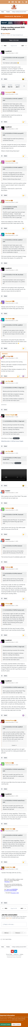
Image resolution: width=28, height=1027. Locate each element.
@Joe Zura (16, 438)
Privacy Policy (9, 954)
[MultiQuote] (2, 79)
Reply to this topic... (9, 924)
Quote (5, 79)
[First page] (2, 46)
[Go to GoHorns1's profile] (2, 509)
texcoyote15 (21, 57)
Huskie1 (7, 491)
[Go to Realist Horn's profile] (2, 829)
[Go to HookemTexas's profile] (2, 721)
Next (23, 45)
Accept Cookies (6, 1024)
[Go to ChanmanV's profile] (2, 302)
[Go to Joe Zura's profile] (2, 382)
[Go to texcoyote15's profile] (2, 93)
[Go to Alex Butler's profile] (2, 234)
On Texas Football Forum (17, 35)
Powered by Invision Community (14, 957)
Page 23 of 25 (14, 45)
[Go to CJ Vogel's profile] (2, 357)
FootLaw (19, 610)
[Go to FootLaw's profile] (2, 201)
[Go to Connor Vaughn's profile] (2, 415)
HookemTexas (20, 769)
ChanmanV (20, 514)
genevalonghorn (7, 208)
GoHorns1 (19, 545)
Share (7, 932)
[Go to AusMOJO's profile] (2, 52)
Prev (5, 45)
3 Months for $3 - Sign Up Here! (12, 16)
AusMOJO (8, 51)
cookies (10, 1017)
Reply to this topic (14, 40)
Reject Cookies (16, 1024)
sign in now (9, 918)
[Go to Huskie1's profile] (2, 491)
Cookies (21, 954)
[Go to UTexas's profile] (2, 604)
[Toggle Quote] (3, 57)
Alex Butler (20, 274)
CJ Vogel (19, 387)
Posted (11, 53)
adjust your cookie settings (18, 1018)
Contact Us (16, 954)
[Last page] (26, 46)
